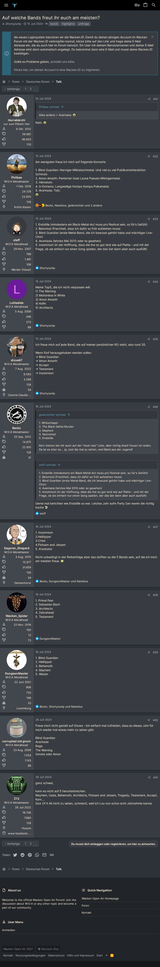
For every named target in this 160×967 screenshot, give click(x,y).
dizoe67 (16, 360)
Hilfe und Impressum (80, 955)
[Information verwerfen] (152, 37)
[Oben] (106, 955)
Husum (26, 828)
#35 (155, 339)
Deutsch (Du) (50, 949)
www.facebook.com (21, 833)
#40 (155, 720)
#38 (155, 595)
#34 (155, 281)
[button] (6, 5)
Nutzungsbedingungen (31, 955)
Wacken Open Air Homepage (100, 898)
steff (16, 240)
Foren (85, 905)
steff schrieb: (47, 464)
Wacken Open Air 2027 (18, 949)
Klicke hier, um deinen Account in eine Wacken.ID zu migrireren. (57, 70)
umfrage (83, 23)
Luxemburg (23, 708)
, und (64, 581)
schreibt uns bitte (62, 61)
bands (54, 23)
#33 (155, 219)
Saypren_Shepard (16, 548)
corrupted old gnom (16, 741)
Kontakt (86, 912)
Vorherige (13, 89)
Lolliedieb (17, 303)
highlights (68, 23)
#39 (155, 652)
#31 (155, 99)
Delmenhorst (22, 583)
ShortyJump (13, 23)
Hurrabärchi (16, 120)
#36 (155, 406)
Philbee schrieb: (49, 107)
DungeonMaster (16, 673)
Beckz (16, 428)
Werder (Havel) (21, 269)
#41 (155, 777)
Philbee (16, 177)
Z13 (16, 798)
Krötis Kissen (22, 207)
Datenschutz (56, 955)
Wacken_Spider (17, 616)
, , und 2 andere (73, 205)
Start (99, 955)
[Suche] (154, 5)
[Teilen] (149, 99)
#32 (155, 156)
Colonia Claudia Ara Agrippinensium (31, 395)
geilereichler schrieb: (52, 414)
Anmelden (8, 930)
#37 (155, 527)
